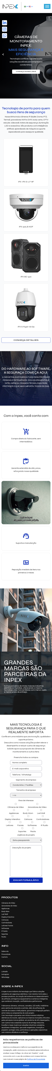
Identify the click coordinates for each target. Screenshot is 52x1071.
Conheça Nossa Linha (26, 71)
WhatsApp (5, 977)
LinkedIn (5, 972)
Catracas (5, 920)
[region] (26, 1053)
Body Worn (5, 911)
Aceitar (26, 1065)
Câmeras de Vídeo (8, 903)
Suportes (5, 934)
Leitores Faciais (7, 926)
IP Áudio (4, 931)
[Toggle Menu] (47, 6)
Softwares (5, 928)
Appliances (5, 909)
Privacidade (6, 954)
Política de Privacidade (36, 1059)
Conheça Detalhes (26, 340)
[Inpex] (10, 6)
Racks (4, 937)
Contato (5, 957)
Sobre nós (5, 951)
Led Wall (5, 914)
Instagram (5, 974)
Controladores (7, 923)
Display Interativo (8, 917)
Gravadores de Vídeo (9, 906)
